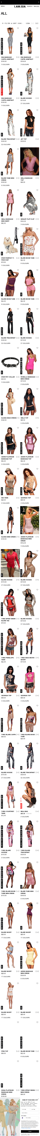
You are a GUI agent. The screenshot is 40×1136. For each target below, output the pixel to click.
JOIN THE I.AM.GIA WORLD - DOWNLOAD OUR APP (20, 2)
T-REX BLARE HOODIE (6, 851)
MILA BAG (24, 811)
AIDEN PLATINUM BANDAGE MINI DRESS (27, 539)
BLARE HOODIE (26, 98)
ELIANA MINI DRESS (8, 537)
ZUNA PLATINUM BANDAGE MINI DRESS (7, 1092)
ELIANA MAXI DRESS (8, 418)
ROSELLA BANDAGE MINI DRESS (28, 378)
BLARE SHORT (6, 932)
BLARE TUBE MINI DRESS (7, 179)
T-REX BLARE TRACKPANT (25, 851)
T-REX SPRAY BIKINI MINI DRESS (28, 1091)
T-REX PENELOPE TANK (7, 658)
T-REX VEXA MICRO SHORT (27, 658)
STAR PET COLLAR (8, 377)
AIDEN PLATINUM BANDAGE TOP (7, 458)
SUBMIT (30, 1131)
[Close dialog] (38, 1099)
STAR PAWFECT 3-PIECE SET (7, 259)
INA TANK (4, 498)
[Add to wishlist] (18, 28)
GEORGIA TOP (26, 498)
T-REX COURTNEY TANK (7, 812)
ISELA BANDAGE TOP (26, 179)
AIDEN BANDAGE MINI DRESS (27, 972)
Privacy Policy (24, 1128)
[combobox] (23, 1118)
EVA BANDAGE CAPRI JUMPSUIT (7, 58)
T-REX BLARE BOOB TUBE (28, 735)
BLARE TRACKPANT (8, 139)
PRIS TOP (4, 1051)
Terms (29, 1128)
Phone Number (23, 1115)
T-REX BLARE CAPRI (8, 734)
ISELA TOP (24, 418)
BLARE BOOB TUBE (27, 258)
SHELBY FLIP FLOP (27, 219)
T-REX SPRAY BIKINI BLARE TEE (8, 620)
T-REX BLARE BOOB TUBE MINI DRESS (8, 892)
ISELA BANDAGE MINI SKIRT (7, 220)
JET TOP (24, 139)
